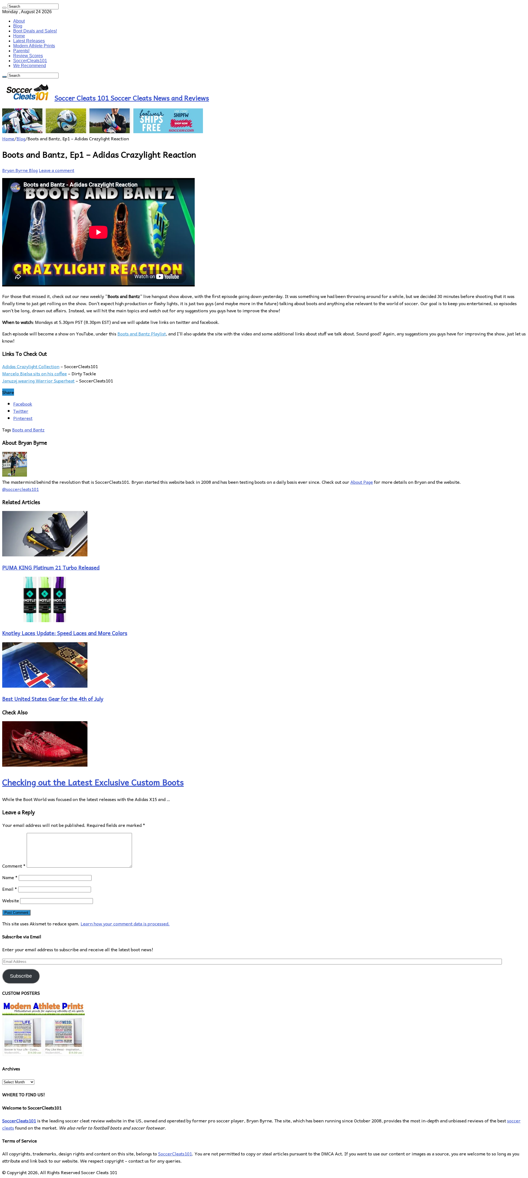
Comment (14, 865)
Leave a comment (56, 170)
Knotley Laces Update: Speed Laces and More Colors (64, 633)
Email (9, 888)
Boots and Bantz (28, 429)
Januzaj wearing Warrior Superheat (38, 380)
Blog (17, 26)
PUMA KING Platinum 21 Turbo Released (51, 567)
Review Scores (28, 55)
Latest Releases (29, 41)
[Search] (4, 8)
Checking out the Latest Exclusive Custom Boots (93, 782)
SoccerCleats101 (30, 60)
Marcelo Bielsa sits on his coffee (34, 373)
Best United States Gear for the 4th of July (52, 699)
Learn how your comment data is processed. (125, 923)
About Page (361, 481)
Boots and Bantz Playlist (141, 333)
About (19, 21)
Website (10, 900)
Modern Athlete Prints (34, 45)
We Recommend (29, 65)
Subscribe (21, 976)
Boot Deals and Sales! (35, 31)
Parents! (21, 50)
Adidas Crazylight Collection (30, 366)
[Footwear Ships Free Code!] (102, 131)
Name (10, 877)
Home (19, 36)
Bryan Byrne (15, 170)
